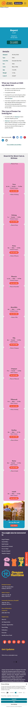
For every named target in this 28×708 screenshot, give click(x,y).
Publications (4, 630)
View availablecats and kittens (14, 42)
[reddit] (17, 137)
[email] (6, 140)
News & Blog (5, 627)
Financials (4, 632)
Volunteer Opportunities (7, 624)
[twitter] (21, 137)
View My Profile (14, 191)
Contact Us (4, 610)
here (11, 98)
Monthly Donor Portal (7, 635)
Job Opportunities (6, 622)
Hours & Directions (7, 608)
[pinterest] (25, 137)
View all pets (14, 525)
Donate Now (18, 3)
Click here (17, 116)
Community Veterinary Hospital (10, 600)
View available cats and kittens (14, 144)
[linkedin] (3, 140)
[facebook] (14, 137)
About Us (4, 619)
